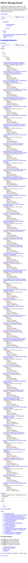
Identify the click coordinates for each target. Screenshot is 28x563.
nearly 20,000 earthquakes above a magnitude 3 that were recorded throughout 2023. (15, 81)
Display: (4, 494)
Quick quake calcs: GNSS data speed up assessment (15, 89)
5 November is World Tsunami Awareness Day (14, 432)
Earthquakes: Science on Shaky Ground (12, 330)
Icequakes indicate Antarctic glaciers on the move (14, 315)
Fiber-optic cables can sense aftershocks (12, 323)
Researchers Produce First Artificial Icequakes (13, 390)
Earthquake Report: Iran (8, 424)
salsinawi (7, 65)
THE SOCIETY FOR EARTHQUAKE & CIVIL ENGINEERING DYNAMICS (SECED (14, 270)
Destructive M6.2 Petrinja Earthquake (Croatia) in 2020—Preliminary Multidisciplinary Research (14, 339)
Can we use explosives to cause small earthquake (14, 230)
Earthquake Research (9, 40)
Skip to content (4, 14)
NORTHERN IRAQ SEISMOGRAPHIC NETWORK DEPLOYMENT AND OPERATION (15, 152)
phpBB (8, 553)
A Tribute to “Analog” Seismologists (11, 213)
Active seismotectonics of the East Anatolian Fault (14, 169)
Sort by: (14, 494)
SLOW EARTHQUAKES (9, 475)
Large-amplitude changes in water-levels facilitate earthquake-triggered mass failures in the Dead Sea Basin (14, 280)
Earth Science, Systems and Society (11, 373)
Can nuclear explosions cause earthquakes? (13, 237)
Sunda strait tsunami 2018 (9, 298)
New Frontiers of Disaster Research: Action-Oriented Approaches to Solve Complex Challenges (15, 98)
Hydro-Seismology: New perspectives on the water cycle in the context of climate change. (15, 72)
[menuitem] (10, 24)
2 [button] (3, 52)
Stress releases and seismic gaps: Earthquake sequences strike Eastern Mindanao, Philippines (14, 63)
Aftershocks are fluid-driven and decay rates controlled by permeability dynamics (13, 398)
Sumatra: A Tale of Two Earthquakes (11, 365)
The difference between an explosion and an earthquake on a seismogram (13, 254)
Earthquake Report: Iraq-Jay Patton (11, 262)
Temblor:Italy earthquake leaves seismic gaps (13, 458)
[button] (4, 53)
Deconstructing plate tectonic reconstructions (13, 143)
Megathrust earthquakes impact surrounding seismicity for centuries (13, 221)
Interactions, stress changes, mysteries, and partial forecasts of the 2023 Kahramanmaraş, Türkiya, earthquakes (14, 125)
